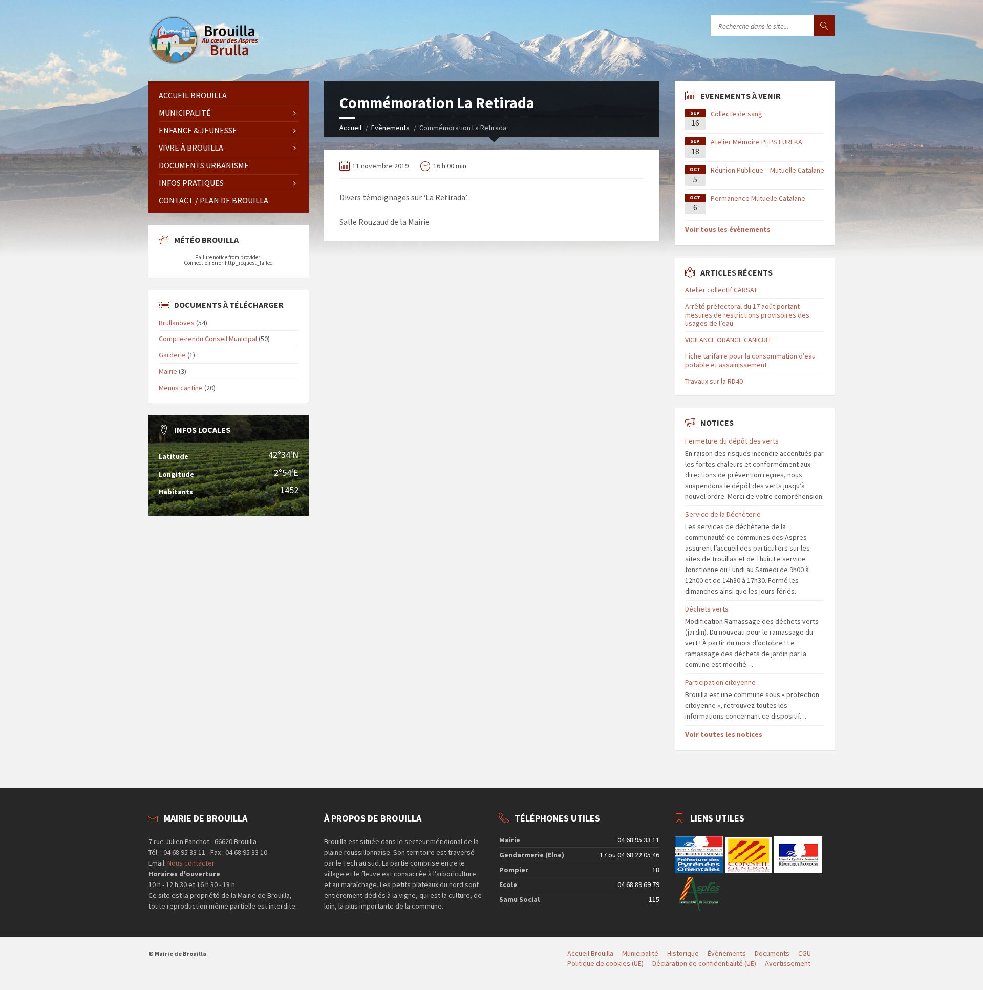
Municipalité (185, 113)
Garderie (172, 355)
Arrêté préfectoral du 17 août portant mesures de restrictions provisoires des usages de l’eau (747, 315)
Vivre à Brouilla (191, 147)
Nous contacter (190, 863)
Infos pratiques (191, 183)
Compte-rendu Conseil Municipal (208, 338)
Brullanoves (177, 322)
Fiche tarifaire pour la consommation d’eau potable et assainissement (750, 360)
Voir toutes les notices (723, 734)
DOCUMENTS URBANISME (204, 165)
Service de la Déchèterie (723, 514)
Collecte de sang (736, 113)
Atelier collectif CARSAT (721, 289)
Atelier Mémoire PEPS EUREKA (756, 141)
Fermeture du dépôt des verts (732, 441)
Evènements (390, 127)
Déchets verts (707, 609)
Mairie (168, 371)
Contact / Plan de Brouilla (213, 200)
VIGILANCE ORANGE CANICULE (729, 339)
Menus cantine (181, 387)
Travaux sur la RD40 (714, 381)
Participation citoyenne (720, 682)
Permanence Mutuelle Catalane (758, 198)
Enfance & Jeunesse (198, 130)
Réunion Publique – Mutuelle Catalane (767, 170)
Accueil (350, 127)
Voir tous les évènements (728, 229)
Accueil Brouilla (193, 95)
